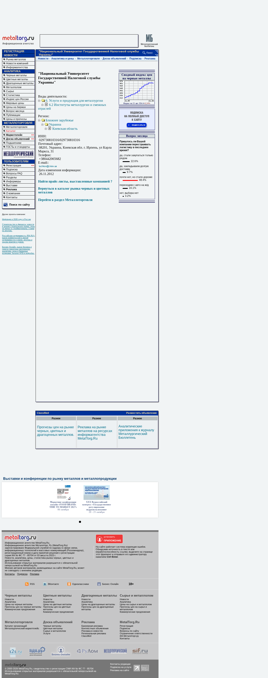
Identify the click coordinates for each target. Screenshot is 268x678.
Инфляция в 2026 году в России (16, 219)
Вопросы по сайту (129, 631)
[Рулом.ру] (87, 655)
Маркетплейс (14, 135)
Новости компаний (17, 63)
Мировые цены (15, 103)
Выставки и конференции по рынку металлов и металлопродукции (60, 478)
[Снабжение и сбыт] (16, 656)
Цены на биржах (16, 107)
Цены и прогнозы (16, 119)
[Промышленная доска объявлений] (37, 656)
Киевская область (64, 128)
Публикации (13, 115)
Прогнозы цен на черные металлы (23, 607)
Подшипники (13, 143)
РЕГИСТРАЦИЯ (14, 51)
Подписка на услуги (120, 667)
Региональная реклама (93, 633)
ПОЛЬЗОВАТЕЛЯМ (16, 161)
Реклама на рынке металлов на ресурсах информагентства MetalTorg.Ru (95, 432)
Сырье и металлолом (136, 595)
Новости (43, 58)
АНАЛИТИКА (12, 71)
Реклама (11, 189)
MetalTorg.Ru (129, 622)
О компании (13, 193)
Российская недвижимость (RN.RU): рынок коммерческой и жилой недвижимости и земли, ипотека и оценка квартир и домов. (18, 239)
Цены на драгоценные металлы (98, 604)
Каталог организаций (16, 626)
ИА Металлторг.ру (129, 636)
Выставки (11, 185)
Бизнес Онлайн (110, 584)
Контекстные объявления (94, 628)
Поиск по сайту (19, 204)
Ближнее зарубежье (59, 120)
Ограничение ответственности (136, 633)
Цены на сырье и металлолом (136, 604)
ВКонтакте (53, 584)
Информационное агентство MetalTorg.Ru (27, 543)
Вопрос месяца (15, 111)
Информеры (13, 181)
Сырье (10, 91)
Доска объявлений (18, 139)
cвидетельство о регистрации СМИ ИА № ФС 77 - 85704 (63, 668)
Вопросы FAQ (14, 173)
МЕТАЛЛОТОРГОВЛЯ (18, 123)
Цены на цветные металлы (57, 604)
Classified (43, 413)
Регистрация (13, 165)
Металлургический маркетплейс (22, 628)
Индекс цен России (17, 99)
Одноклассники (80, 584)
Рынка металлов (16, 59)
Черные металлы (16, 75)
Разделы (11, 177)
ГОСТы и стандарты (18, 146)
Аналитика (10, 602)
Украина (55, 124)
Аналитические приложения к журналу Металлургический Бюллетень (136, 432)
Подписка (12, 169)
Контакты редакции (120, 664)
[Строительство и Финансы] (140, 655)
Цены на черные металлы (18, 604)
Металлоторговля (16, 127)
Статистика (13, 95)
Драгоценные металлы (20, 83)
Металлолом (13, 87)
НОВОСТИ (10, 55)
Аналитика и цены (62, 58)
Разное (56, 418)
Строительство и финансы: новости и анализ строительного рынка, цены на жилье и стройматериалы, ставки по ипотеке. (18, 227)
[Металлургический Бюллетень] (115, 655)
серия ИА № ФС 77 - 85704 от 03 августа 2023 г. (30, 555)
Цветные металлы (17, 79)
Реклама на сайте (119, 670)
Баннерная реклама (92, 626)
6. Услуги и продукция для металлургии (74, 100)
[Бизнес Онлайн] (61, 655)
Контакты (11, 197)
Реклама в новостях (92, 631)
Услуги (46, 633)
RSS (32, 584)
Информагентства (17, 67)
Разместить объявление (141, 413)
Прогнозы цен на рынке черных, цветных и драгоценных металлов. (55, 430)
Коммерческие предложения (20, 609)
